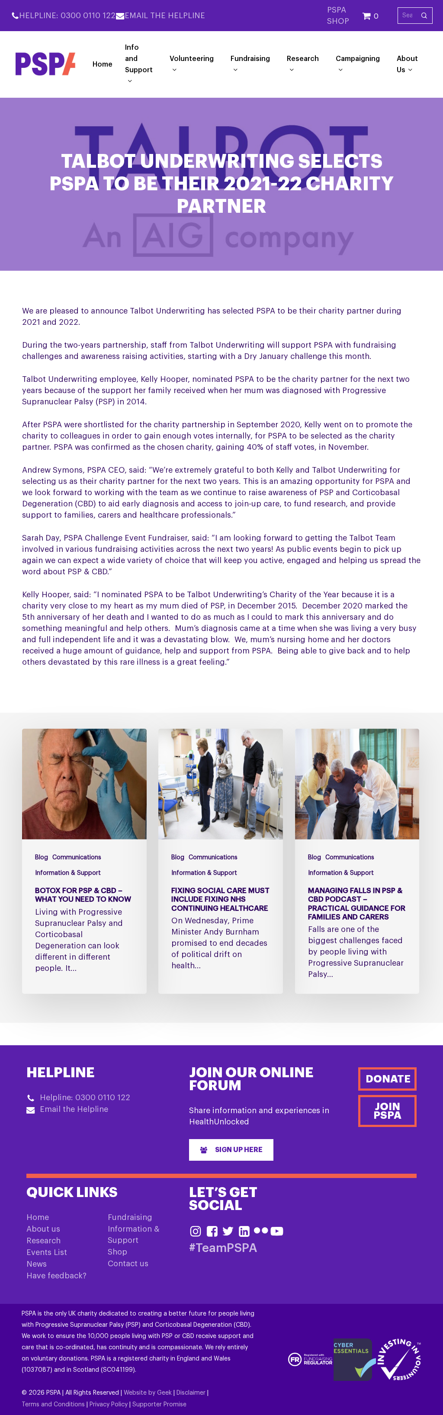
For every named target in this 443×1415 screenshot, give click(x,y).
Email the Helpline (165, 15)
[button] (231, 1150)
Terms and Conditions (53, 1405)
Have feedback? (56, 1276)
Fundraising (130, 1217)
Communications (76, 858)
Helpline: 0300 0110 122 (67, 15)
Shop (117, 1252)
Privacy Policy (109, 1405)
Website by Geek (148, 1393)
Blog (41, 858)
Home (37, 1217)
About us (43, 1229)
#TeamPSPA (223, 1248)
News (36, 1264)
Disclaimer (191, 1393)
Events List (46, 1252)
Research (43, 1241)
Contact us (128, 1264)
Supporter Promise (159, 1405)
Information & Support (68, 873)
